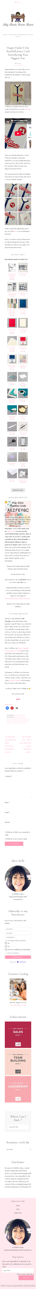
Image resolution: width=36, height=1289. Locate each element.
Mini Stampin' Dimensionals (12, 400)
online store (11, 531)
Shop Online (22, 1005)
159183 (23, 294)
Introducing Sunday (19, 715)
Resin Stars (22, 719)
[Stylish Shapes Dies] (23, 291)
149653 (23, 482)
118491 (23, 466)
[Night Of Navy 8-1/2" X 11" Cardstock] (23, 308)
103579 (12, 449)
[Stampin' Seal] (12, 381)
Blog (18, 1209)
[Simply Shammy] (12, 461)
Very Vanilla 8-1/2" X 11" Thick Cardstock (12, 349)
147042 (12, 464)
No (9, 946)
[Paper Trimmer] (23, 446)
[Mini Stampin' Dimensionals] (12, 398)
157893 (12, 296)
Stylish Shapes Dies (23, 293)
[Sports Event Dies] (23, 272)
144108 (12, 402)
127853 (23, 419)
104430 (23, 386)
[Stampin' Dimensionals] (23, 381)
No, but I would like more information (19, 949)
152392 (23, 449)
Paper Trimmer (23, 448)
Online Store (18, 1213)
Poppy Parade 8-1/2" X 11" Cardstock (12, 330)
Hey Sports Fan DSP (20, 717)
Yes (9, 943)
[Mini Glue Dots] (23, 398)
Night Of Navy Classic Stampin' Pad (12, 366)
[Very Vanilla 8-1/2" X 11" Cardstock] (23, 327)
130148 (12, 481)
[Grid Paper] (12, 478)
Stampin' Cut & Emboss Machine (23, 480)
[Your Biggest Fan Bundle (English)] (12, 291)
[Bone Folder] (12, 431)
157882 (12, 315)
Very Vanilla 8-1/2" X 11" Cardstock (23, 329)
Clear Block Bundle (23, 464)
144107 (22, 434)
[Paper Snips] (12, 446)
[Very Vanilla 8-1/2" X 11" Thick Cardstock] (12, 345)
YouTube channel (15, 680)
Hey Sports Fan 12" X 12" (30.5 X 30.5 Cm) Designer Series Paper (12, 312)
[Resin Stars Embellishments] (23, 363)
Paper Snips (12, 448)
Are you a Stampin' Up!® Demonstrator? (15, 940)
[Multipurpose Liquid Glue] (12, 414)
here (15, 231)
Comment (8, 776)
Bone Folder (12, 433)
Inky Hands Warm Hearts (18, 19)
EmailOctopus (22, 962)
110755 (12, 419)
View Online (13, 1005)
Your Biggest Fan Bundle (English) (12, 294)
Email (7, 812)
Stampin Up (16, 721)
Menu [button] (19, 2)
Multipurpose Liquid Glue (12, 417)
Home (18, 1205)
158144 (23, 368)
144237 (12, 351)
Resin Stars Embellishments (23, 365)
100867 (23, 314)
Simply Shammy (12, 463)
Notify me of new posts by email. (16, 839)
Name (7, 802)
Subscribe (26, 1277)
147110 (12, 369)
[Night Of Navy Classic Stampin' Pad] (12, 363)
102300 (12, 434)
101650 (22, 332)
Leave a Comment (18, 65)
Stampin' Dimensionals (23, 383)
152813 (12, 384)
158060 (12, 279)
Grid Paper (12, 480)
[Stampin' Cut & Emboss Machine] (23, 478)
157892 (23, 275)
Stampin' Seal (12, 383)
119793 (12, 333)
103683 (23, 401)
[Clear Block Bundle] (23, 461)
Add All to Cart (18, 490)
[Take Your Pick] (23, 431)
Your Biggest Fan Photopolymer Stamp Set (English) (12, 276)
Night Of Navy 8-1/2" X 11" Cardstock (23, 311)
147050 (23, 351)
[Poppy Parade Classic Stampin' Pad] (23, 345)
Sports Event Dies (23, 273)
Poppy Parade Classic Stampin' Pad (23, 349)
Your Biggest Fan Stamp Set (19, 722)
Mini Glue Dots (23, 399)
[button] (6, 943)
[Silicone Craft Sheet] (23, 414)
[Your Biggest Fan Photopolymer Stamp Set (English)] (12, 272)
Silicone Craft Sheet (22, 417)
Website (7, 822)
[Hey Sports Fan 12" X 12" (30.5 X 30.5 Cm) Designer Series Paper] (12, 308)
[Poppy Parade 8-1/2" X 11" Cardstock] (12, 327)
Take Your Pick (23, 433)
